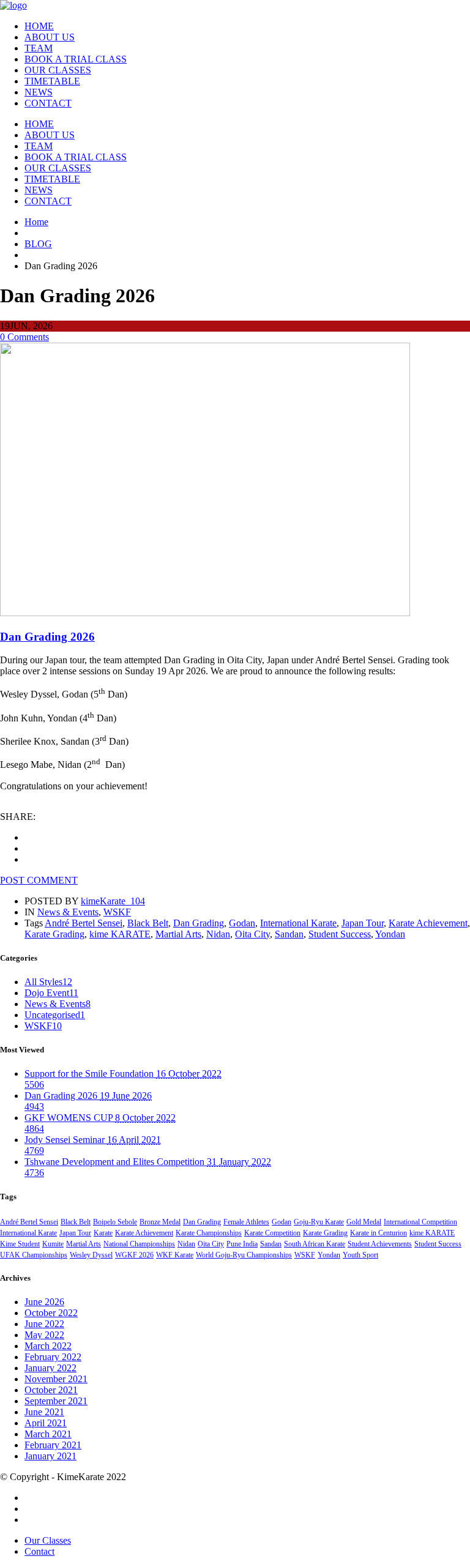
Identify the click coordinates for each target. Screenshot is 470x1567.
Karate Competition (272, 1233)
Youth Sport (360, 1255)
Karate (103, 1233)
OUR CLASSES (57, 70)
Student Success (339, 934)
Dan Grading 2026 (47, 636)
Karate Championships (209, 1233)
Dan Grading (198, 923)
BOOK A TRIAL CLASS (75, 59)
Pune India (242, 1244)
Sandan (289, 934)
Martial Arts (178, 934)
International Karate (298, 923)
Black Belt (147, 923)
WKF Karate (174, 1255)
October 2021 (51, 1390)
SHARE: (17, 816)
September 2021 (56, 1401)
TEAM (38, 48)
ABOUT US (49, 37)
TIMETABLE (52, 81)
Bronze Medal (160, 1222)
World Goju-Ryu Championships (244, 1255)
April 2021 (45, 1423)
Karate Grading (54, 934)
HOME (39, 26)
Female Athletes (246, 1222)
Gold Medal (363, 1222)
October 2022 (51, 1313)
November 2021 (56, 1379)
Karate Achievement (428, 923)
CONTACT (48, 103)
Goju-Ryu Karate (319, 1222)
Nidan (218, 934)
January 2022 (50, 1368)
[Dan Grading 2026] (205, 613)
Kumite (53, 1244)
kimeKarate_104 (113, 901)
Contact (39, 1551)
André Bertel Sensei (83, 923)
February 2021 (52, 1445)
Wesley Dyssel (91, 1255)
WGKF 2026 (134, 1255)
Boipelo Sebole (115, 1222)
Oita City (252, 934)
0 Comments (24, 337)
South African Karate (314, 1244)
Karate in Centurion (378, 1233)
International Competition (420, 1222)
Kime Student (20, 1244)
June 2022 (44, 1324)
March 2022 (48, 1346)
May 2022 (44, 1335)
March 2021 (48, 1434)
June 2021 (44, 1412)
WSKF (117, 912)
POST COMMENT (39, 880)
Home (36, 222)
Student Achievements (380, 1244)
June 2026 (44, 1302)
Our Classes (47, 1540)
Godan (242, 923)
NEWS (38, 92)
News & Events (68, 912)
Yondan (390, 934)
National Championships (139, 1244)
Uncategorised (54, 1015)
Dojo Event (51, 993)
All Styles (48, 982)
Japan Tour (362, 923)
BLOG (38, 244)
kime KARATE (120, 934)
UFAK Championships (33, 1255)
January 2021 (50, 1456)
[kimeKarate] (13, 5)
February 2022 (52, 1357)
